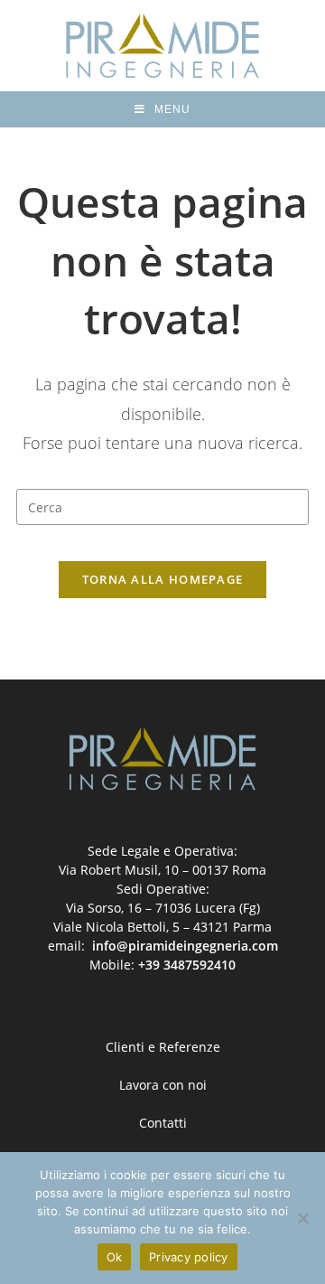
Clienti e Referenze (163, 1046)
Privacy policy (188, 1257)
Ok (115, 1257)
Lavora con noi (163, 1084)
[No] (302, 1218)
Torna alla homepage (163, 579)
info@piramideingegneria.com (185, 945)
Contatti (163, 1122)
